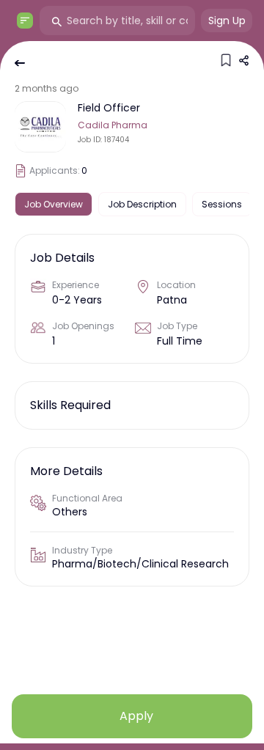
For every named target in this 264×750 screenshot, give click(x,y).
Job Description (142, 204)
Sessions (222, 204)
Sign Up (227, 20)
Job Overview (53, 204)
